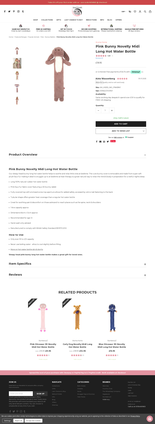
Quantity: (100, 105)
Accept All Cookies (33, 420)
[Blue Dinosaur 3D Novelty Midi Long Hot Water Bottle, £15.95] (112, 318)
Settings (7, 420)
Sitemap (55, 405)
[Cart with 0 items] (150, 11)
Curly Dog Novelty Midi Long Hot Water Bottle (77, 345)
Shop (35, 20)
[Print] (104, 141)
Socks (79, 391)
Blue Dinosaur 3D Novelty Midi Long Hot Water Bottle (112, 345)
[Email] (100, 141)
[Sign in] (140, 11)
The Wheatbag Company (111, 391)
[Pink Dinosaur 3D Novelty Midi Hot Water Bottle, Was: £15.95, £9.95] (43, 318)
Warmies (106, 386)
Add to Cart (43, 331)
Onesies (80, 388)
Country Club (107, 388)
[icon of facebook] (5, 11)
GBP (123, 12)
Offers (118, 20)
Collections (47, 20)
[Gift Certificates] (129, 11)
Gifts (58, 20)
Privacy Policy (135, 416)
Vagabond (106, 394)
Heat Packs (81, 397)
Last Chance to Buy (73, 20)
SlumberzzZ (107, 397)
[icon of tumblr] (23, 11)
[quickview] (54, 308)
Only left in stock (121, 118)
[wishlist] (134, 11)
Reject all (18, 420)
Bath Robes (81, 386)
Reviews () (99, 58)
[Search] (145, 11)
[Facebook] (97, 141)
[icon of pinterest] (14, 11)
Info (102, 20)
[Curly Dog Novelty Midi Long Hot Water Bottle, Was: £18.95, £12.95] (77, 318)
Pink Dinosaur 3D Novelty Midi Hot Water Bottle (43, 345)
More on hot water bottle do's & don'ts (27, 249)
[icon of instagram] (18, 11)
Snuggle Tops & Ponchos (86, 394)
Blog (109, 20)
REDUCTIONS (91, 20)
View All (106, 399)
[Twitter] (108, 141)
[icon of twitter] (9, 11)
